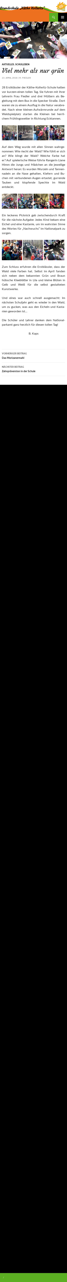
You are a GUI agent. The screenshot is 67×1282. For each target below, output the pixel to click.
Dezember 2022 (11, 787)
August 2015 (9, 1194)
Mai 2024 (7, 680)
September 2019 (11, 913)
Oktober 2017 (10, 1054)
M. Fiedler (25, 78)
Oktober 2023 (10, 727)
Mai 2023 (7, 760)
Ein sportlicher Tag (12, 451)
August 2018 (9, 993)
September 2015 (11, 1187)
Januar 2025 (9, 633)
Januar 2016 (9, 1174)
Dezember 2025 (11, 566)
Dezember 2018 (11, 973)
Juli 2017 (7, 1067)
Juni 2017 (7, 1074)
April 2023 (8, 767)
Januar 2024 (9, 707)
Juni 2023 (7, 753)
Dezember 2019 (11, 900)
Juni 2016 (7, 1140)
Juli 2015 (7, 1200)
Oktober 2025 (10, 573)
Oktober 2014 (10, 1234)
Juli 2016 (7, 1134)
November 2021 (11, 840)
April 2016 (8, 1154)
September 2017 (11, 1060)
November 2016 (11, 1120)
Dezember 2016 (11, 1114)
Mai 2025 (7, 607)
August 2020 (9, 887)
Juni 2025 (7, 600)
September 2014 (11, 1240)
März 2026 (8, 553)
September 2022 (11, 800)
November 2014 (11, 1227)
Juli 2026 (7, 526)
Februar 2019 (9, 960)
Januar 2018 (9, 1040)
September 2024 (11, 653)
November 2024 (11, 640)
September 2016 (11, 1127)
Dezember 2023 (11, 713)
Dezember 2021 (11, 833)
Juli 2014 (7, 1254)
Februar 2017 (9, 1100)
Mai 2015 (7, 1214)
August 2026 (9, 520)
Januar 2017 (9, 1107)
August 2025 (9, 586)
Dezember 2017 (11, 1047)
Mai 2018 (7, 1014)
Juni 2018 (7, 1007)
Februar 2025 (9, 627)
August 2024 (9, 660)
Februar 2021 (9, 873)
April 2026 (8, 546)
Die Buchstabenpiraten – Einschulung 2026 (27, 407)
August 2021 (9, 853)
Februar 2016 (9, 1167)
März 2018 (8, 1027)
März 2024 (8, 693)
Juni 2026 (7, 533)
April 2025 (8, 613)
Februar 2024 (9, 700)
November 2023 (11, 720)
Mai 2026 (7, 540)
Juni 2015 (7, 1207)
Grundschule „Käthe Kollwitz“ (22, 8)
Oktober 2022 (10, 793)
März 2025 (8, 620)
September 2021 (11, 847)
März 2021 (8, 867)
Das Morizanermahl (14, 356)
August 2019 (9, 920)
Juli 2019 (7, 927)
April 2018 (8, 1020)
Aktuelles (8, 64)
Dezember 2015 (11, 1180)
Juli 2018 (7, 1000)
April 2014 (8, 1260)
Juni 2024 (7, 673)
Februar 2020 (9, 893)
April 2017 (8, 1087)
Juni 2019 (7, 933)
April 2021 (8, 860)
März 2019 (8, 953)
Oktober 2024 (10, 647)
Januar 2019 (9, 967)
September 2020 (11, 880)
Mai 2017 (7, 1080)
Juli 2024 (7, 667)
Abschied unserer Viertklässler (19, 417)
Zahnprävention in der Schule (18, 369)
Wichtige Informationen (17, 494)
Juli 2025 (7, 593)
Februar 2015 (9, 1220)
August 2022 (9, 807)
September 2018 (11, 987)
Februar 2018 (9, 1034)
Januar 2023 (9, 780)
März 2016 (8, 1160)
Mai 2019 (7, 940)
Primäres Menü (62, 17)
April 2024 (8, 687)
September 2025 (11, 580)
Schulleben (22, 64)
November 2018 (11, 980)
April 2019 (8, 947)
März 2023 (8, 773)
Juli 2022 (7, 813)
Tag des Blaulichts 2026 (15, 441)
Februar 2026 (9, 560)
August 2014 (9, 1247)
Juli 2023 (7, 747)
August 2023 (9, 740)
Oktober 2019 (10, 907)
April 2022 (8, 827)
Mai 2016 (7, 1147)
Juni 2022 (7, 820)
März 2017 (8, 1094)
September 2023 (11, 733)
